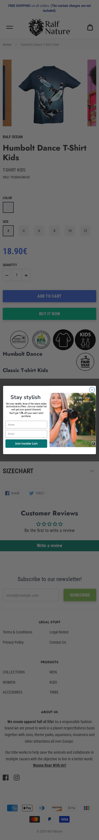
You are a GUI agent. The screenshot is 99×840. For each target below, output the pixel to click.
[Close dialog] (92, 390)
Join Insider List (26, 443)
